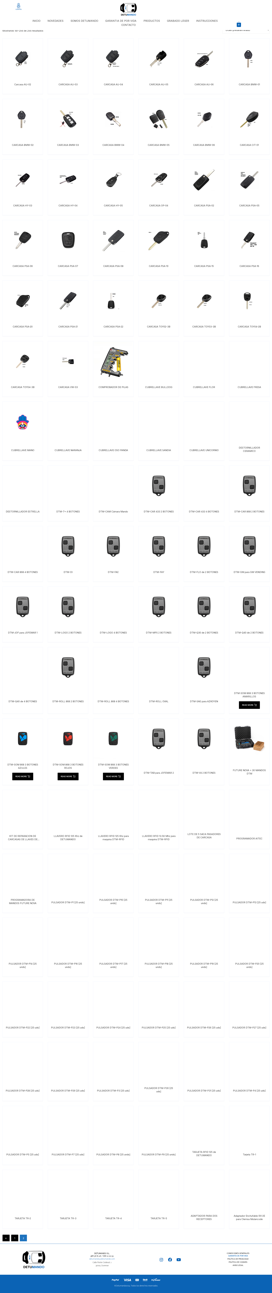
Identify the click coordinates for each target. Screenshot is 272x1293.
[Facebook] (170, 1260)
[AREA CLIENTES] (18, 5)
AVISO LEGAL (238, 1265)
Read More (247, 705)
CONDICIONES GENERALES (238, 1253)
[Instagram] (161, 1260)
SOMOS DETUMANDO (84, 20)
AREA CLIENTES (19, 8)
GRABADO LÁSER (178, 20)
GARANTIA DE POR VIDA (120, 20)
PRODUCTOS (152, 20)
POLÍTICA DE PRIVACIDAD (238, 1259)
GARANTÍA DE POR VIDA (238, 1256)
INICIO (36, 20)
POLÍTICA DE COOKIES (238, 1262)
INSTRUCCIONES (207, 20)
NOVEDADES (55, 20)
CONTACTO (128, 24)
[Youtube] (179, 1260)
